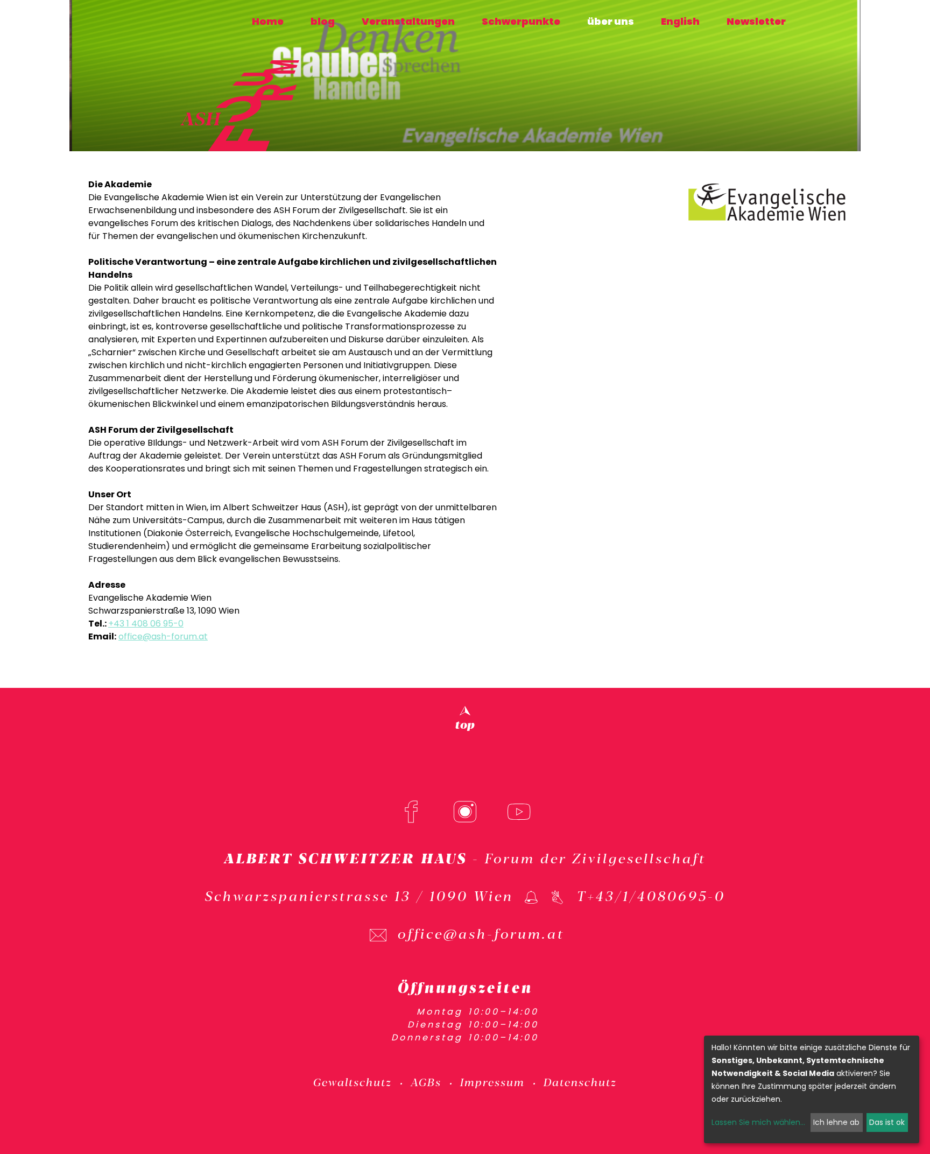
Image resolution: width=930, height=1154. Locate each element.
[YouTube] (519, 812)
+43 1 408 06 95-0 (146, 623)
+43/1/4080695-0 (656, 895)
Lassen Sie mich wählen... (758, 1122)
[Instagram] (465, 812)
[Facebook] (411, 812)
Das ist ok (887, 1122)
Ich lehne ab (836, 1122)
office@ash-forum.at (163, 636)
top (465, 723)
